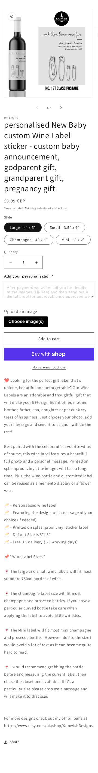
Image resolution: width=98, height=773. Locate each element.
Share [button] (15, 741)
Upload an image (20, 311)
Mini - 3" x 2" (73, 239)
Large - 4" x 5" (23, 227)
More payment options (49, 367)
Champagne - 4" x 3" (29, 239)
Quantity (11, 252)
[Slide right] (61, 107)
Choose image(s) (26, 321)
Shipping (30, 208)
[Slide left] (37, 107)
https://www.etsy (20, 725)
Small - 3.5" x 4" (64, 227)
